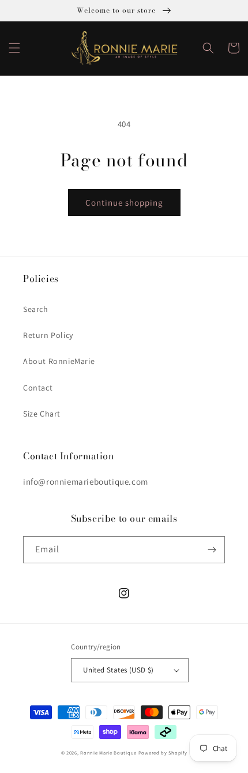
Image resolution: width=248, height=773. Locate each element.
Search (35, 309)
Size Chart (42, 413)
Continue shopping (124, 202)
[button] (14, 48)
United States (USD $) (118, 670)
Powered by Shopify (162, 752)
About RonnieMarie (59, 361)
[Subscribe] (211, 549)
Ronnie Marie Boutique (108, 752)
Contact (37, 387)
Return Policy (48, 335)
